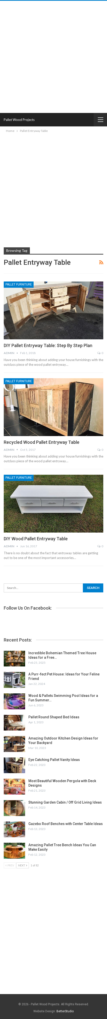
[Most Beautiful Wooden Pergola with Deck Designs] (14, 787)
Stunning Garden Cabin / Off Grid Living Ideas (65, 802)
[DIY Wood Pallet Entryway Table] (53, 504)
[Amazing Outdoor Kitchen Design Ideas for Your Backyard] (14, 744)
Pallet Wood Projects (19, 120)
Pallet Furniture (18, 284)
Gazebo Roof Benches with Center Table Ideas (65, 824)
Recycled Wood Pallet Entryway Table (41, 442)
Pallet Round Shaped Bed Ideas (53, 717)
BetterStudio (65, 1011)
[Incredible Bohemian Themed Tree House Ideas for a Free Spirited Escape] (14, 659)
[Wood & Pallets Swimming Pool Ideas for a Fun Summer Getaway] (14, 701)
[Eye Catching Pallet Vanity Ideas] (14, 765)
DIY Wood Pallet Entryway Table (36, 538)
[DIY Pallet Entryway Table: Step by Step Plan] (53, 310)
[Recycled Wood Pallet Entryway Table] (53, 407)
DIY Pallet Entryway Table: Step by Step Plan (48, 345)
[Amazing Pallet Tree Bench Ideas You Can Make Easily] (14, 851)
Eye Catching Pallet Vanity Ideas (54, 760)
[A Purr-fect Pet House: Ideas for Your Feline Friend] (14, 680)
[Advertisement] (53, 56)
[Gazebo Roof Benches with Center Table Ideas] (14, 829)
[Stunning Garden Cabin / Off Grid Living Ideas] (14, 808)
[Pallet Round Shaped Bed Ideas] (14, 723)
